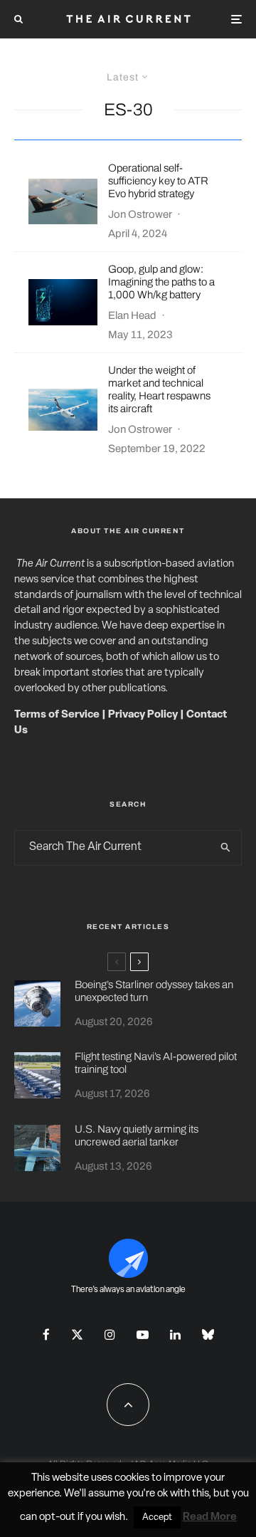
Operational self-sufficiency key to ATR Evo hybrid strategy (158, 180)
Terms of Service (57, 715)
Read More (210, 1517)
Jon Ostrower (140, 214)
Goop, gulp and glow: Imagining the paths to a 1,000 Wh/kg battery (161, 281)
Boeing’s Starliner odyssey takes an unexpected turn (154, 991)
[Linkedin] (175, 1334)
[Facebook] (46, 1334)
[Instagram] (110, 1334)
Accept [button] (157, 1517)
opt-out (57, 1517)
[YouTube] (142, 1334)
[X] (77, 1334)
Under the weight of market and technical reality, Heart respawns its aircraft (159, 389)
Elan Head (132, 315)
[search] (226, 848)
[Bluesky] (208, 1334)
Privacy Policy (143, 715)
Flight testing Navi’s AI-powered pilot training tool (156, 1063)
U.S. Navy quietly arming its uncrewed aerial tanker (136, 1135)
